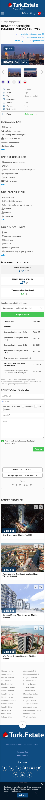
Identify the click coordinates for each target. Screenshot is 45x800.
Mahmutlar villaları (30, 694)
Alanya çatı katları (30, 707)
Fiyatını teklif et (38, 41)
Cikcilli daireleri (7, 684)
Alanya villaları (29, 691)
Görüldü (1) (18, 41)
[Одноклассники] (17, 484)
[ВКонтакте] (13, 484)
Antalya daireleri (7, 674)
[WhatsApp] (27, 484)
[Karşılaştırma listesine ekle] (36, 507)
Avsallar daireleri (7, 677)
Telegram (8, 409)
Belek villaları (6, 714)
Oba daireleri (6, 681)
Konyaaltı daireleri (8, 687)
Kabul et (22, 795)
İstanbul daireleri (7, 691)
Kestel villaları (6, 710)
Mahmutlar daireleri (31, 674)
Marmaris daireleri (8, 700)
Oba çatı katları (29, 714)
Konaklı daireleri (7, 694)
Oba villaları (28, 697)
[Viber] (23, 484)
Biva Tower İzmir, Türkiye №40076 (17, 535)
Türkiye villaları (29, 687)
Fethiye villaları (7, 717)
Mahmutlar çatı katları (32, 710)
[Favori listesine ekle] (41, 507)
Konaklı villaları (7, 707)
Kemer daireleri (29, 681)
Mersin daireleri (7, 697)
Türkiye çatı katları (30, 704)
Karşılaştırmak (22, 314)
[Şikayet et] (25, 82)
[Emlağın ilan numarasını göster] (19, 82)
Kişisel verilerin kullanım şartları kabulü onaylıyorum (20, 442)
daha (3, 150)
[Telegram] (31, 484)
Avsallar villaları (7, 704)
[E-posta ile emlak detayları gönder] (8, 82)
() (24, 13)
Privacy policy (22, 752)
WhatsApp (29, 406)
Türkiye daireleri (7, 671)
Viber (39, 406)
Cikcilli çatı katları (30, 717)
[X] (20, 484)
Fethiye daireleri (29, 684)
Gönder (38, 449)
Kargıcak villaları (29, 700)
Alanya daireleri (29, 671)
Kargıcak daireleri (30, 677)
